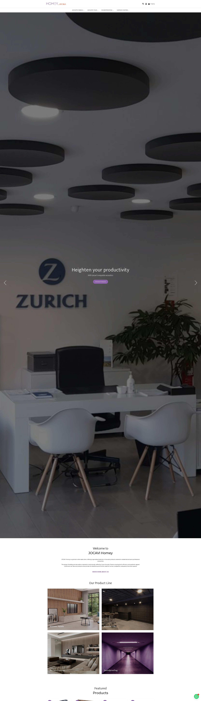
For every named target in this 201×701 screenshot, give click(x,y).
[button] (196, 696)
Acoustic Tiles (92, 10)
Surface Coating (122, 10)
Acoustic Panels (77, 10)
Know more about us (100, 571)
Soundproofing (106, 10)
